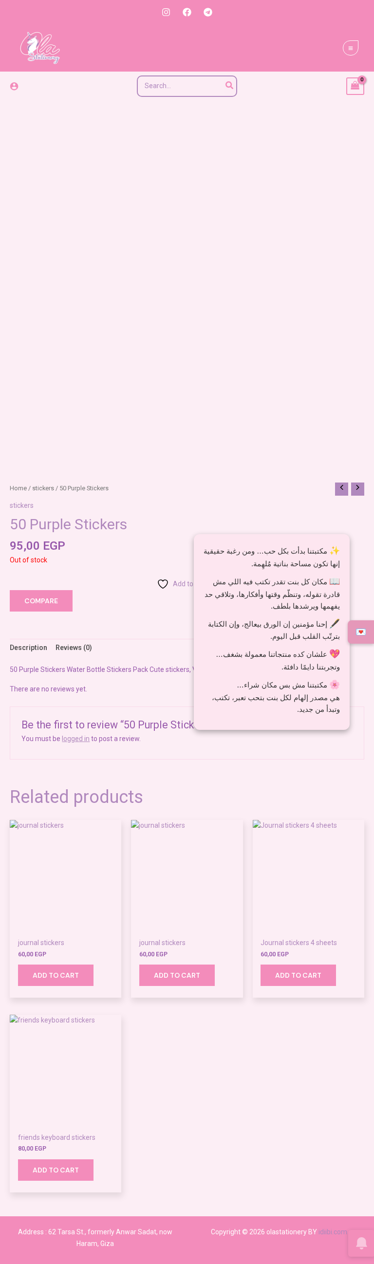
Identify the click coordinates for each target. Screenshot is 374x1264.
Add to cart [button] (56, 975)
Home (18, 488)
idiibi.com (332, 1232)
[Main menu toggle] (350, 48)
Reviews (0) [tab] (74, 647)
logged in (76, 739)
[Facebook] (187, 12)
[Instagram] (166, 12)
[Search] (230, 86)
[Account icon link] (14, 86)
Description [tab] (28, 647)
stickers (43, 488)
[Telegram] (208, 12)
